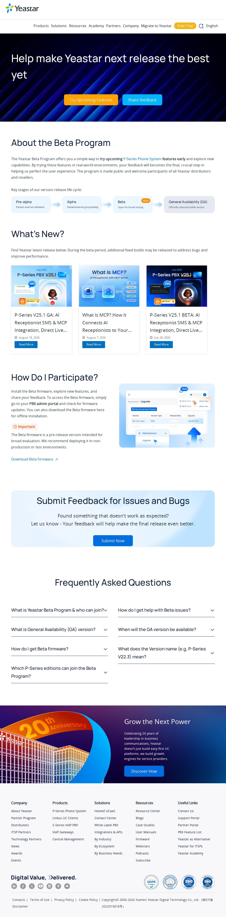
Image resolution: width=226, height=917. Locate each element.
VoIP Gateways (63, 832)
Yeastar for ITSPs (190, 846)
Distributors (20, 825)
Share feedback (142, 99)
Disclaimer (20, 906)
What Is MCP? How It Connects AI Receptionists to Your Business (105, 322)
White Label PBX (106, 825)
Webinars (143, 846)
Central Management (68, 839)
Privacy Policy (64, 900)
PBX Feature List (190, 832)
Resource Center (148, 811)
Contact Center (105, 818)
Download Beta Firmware (32, 459)
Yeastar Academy (190, 853)
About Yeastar (21, 811)
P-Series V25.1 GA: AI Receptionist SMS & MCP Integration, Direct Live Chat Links (41, 322)
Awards (16, 853)
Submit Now (113, 540)
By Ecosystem (104, 846)
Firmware (143, 839)
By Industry (102, 839)
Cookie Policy (88, 900)
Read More (26, 344)
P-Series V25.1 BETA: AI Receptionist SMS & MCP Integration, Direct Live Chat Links (176, 322)
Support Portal (188, 818)
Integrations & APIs (108, 832)
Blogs (140, 818)
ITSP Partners (21, 832)
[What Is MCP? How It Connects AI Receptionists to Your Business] (109, 286)
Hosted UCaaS (104, 811)
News (15, 846)
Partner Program (23, 818)
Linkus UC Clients (65, 818)
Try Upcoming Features (91, 99)
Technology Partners (26, 839)
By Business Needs (108, 853)
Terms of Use (39, 900)
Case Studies (145, 825)
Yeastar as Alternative (194, 839)
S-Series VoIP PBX (65, 825)
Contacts (18, 900)
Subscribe (143, 860)
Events (16, 860)
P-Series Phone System (142, 158)
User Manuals (146, 832)
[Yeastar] (22, 8)
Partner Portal (188, 825)
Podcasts (142, 853)
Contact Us (186, 811)
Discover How (144, 771)
